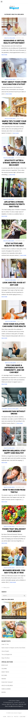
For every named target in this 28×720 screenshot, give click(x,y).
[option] (14, 610)
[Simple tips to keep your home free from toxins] (14, 106)
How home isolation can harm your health (14, 325)
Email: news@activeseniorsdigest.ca (14, 706)
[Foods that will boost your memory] (14, 514)
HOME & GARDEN (6, 689)
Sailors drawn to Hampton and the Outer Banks (13, 647)
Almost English (5, 651)
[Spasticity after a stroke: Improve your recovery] (14, 146)
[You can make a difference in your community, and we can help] (14, 351)
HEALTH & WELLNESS (9, 38)
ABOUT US (10, 716)
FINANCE (4, 678)
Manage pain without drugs (14, 412)
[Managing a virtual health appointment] (14, 27)
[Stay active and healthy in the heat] (14, 229)
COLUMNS (4, 668)
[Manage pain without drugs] (14, 397)
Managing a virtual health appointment (14, 41)
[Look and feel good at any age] (14, 268)
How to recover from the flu (14, 490)
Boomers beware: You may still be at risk (14, 571)
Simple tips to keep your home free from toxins (14, 122)
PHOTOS (16, 716)
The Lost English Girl (7, 654)
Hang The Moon (6, 658)
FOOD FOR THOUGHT (7, 682)
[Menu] (1, 1)
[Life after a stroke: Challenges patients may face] (14, 187)
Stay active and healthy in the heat (14, 244)
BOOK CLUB (5, 665)
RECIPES (4, 692)
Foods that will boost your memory (14, 530)
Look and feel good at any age (14, 283)
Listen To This (5, 644)
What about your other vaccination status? (14, 83)
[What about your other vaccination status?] (14, 67)
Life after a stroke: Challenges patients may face (14, 204)
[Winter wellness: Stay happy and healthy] (14, 436)
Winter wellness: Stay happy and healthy (14, 451)
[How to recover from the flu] (14, 475)
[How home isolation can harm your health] (14, 309)
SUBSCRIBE (22, 716)
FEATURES (4, 408)
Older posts (6, 587)
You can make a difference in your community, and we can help (14, 369)
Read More (4, 54)
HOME (4, 716)
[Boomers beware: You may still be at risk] (14, 556)
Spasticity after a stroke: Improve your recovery (14, 162)
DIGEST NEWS (5, 672)
